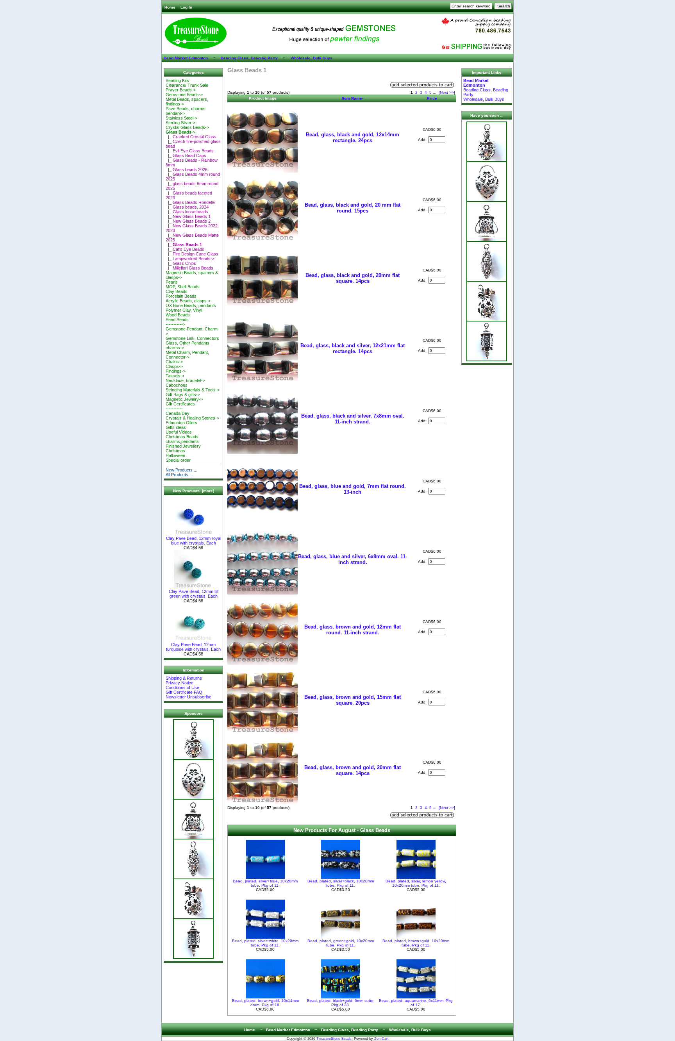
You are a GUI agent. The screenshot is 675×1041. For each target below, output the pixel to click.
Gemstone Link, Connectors (192, 338)
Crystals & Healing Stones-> (192, 418)
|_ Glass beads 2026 (186, 169)
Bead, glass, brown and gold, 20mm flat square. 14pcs (352, 770)
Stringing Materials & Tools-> (193, 389)
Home (169, 7)
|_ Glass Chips (181, 263)
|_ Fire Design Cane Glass (192, 254)
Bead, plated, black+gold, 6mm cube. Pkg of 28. (341, 1002)
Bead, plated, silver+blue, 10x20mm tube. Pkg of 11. (265, 883)
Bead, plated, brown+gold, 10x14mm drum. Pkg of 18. (265, 1002)
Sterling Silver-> (180, 122)
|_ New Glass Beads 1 (188, 216)
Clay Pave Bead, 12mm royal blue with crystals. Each (193, 540)
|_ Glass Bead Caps (186, 155)
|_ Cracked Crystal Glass (191, 136)
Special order (178, 460)
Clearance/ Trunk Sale (187, 85)
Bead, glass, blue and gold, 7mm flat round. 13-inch (352, 489)
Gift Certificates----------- (180, 406)
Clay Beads (177, 291)
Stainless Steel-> (181, 118)
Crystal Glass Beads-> (187, 127)
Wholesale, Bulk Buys (311, 58)
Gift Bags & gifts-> (183, 394)
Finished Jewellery (183, 446)
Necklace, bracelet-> (185, 380)
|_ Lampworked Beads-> (190, 258)
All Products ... (179, 474)
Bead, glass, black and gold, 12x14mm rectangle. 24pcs (352, 137)
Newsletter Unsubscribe (188, 697)
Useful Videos (179, 432)
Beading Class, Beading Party (249, 58)
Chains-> (174, 361)
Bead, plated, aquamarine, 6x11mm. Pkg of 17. (416, 1002)
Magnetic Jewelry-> (184, 399)
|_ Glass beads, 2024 (187, 207)
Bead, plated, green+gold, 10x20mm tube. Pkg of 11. (340, 943)
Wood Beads (178, 314)
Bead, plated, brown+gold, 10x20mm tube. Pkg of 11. (415, 943)
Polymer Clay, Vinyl (184, 310)
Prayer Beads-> (181, 89)
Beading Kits (177, 80)
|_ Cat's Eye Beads (185, 249)
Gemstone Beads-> (184, 94)
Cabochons (177, 385)
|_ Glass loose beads (187, 211)
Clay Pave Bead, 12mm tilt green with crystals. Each (193, 593)
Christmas (175, 450)
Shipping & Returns (184, 678)
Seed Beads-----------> (177, 322)
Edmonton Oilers (181, 422)
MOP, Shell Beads (183, 286)
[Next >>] (447, 92)
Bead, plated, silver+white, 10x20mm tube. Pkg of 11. (265, 943)
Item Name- (352, 98)
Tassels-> (175, 375)
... (434, 92)
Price (432, 98)
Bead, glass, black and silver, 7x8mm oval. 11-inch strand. (352, 419)
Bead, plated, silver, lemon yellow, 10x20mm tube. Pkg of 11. (416, 883)
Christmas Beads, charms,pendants (183, 439)
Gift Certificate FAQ (184, 692)
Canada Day (177, 413)
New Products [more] (193, 491)
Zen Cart (381, 1039)
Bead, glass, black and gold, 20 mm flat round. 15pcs (352, 208)
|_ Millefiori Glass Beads (189, 268)
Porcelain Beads (181, 296)
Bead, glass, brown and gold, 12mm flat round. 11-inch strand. (352, 630)
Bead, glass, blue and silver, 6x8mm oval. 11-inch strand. (352, 559)
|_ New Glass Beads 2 (188, 221)
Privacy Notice (179, 682)
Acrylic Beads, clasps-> (188, 300)
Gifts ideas (176, 427)
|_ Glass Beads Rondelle (190, 202)
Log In (186, 7)
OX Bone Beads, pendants (191, 305)
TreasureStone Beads (334, 1039)
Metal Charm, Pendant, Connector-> (187, 354)
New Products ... (181, 470)
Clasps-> (174, 366)
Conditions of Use (182, 687)
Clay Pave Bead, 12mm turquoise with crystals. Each (193, 647)
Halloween (175, 455)
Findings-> (176, 371)
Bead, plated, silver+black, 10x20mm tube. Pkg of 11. (340, 883)
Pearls (172, 282)
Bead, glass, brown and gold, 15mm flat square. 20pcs (352, 700)
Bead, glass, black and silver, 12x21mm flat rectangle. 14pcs (352, 348)
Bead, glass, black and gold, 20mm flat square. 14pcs (352, 278)
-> (180, 132)
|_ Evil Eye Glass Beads (190, 150)
